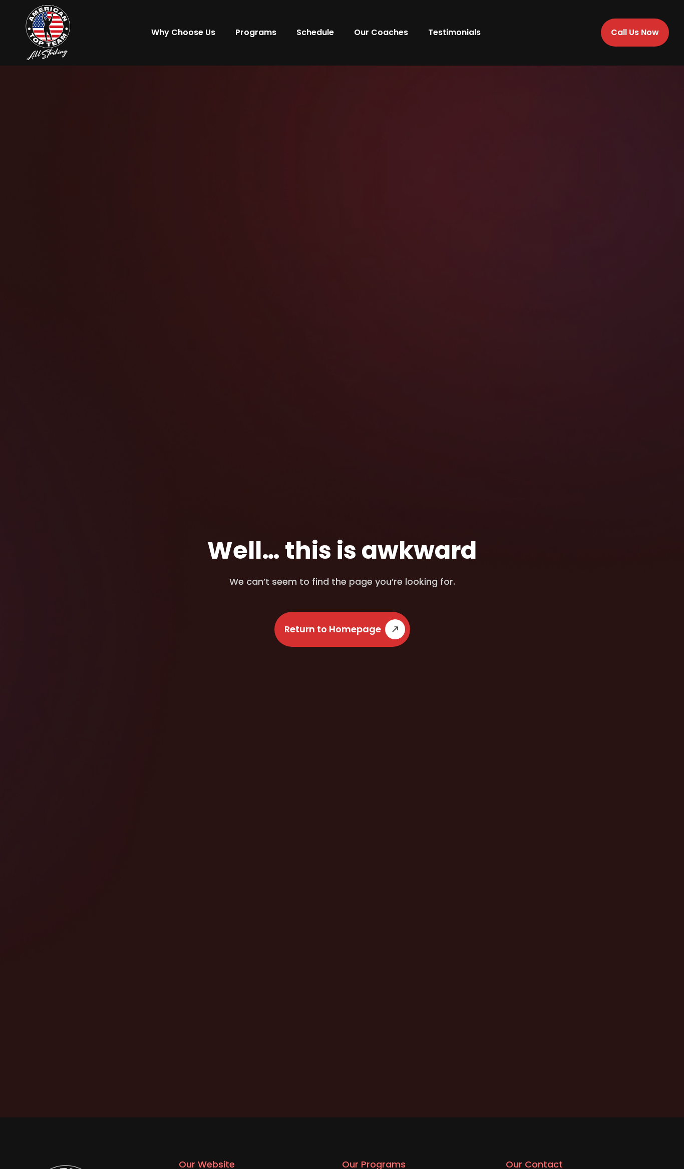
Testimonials (454, 32)
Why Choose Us (183, 32)
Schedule (315, 32)
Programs (255, 32)
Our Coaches (381, 32)
